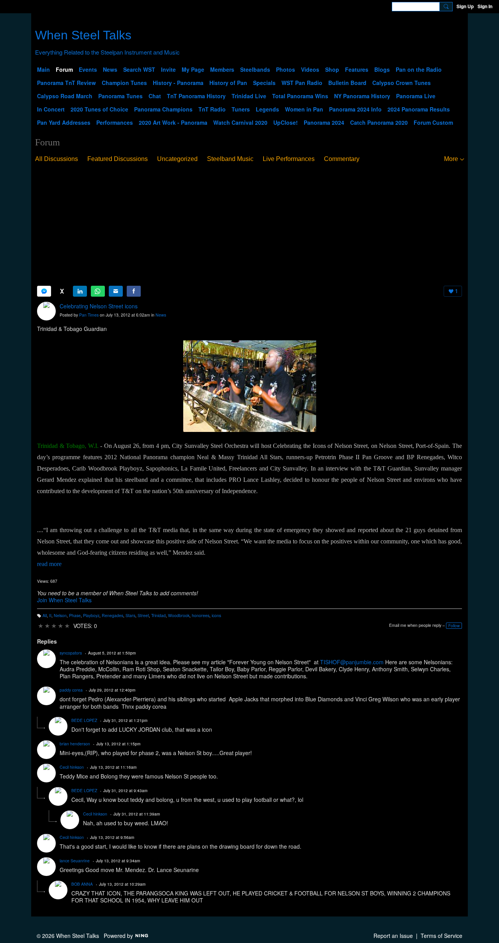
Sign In (485, 6)
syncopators (71, 653)
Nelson (60, 615)
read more (49, 564)
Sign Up (465, 6)
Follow (454, 625)
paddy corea (71, 690)
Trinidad (158, 615)
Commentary (341, 159)
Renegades (112, 615)
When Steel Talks (83, 35)
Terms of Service (441, 935)
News (161, 315)
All (44, 615)
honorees (200, 615)
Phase (75, 615)
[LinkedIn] (80, 291)
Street (143, 615)
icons (216, 615)
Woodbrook (178, 615)
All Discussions (56, 159)
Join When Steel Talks (64, 600)
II (50, 615)
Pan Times (89, 315)
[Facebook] (134, 291)
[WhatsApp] (98, 291)
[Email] (116, 291)
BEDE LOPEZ (84, 720)
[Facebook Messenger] (44, 291)
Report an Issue (393, 935)
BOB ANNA (82, 884)
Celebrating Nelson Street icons (99, 306)
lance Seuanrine (75, 860)
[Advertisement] (249, 224)
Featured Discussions (117, 159)
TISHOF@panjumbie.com (352, 662)
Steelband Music (230, 159)
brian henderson (75, 744)
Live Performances (289, 159)
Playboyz (91, 615)
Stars (130, 615)
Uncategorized (177, 159)
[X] (62, 291)
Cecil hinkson (72, 767)
